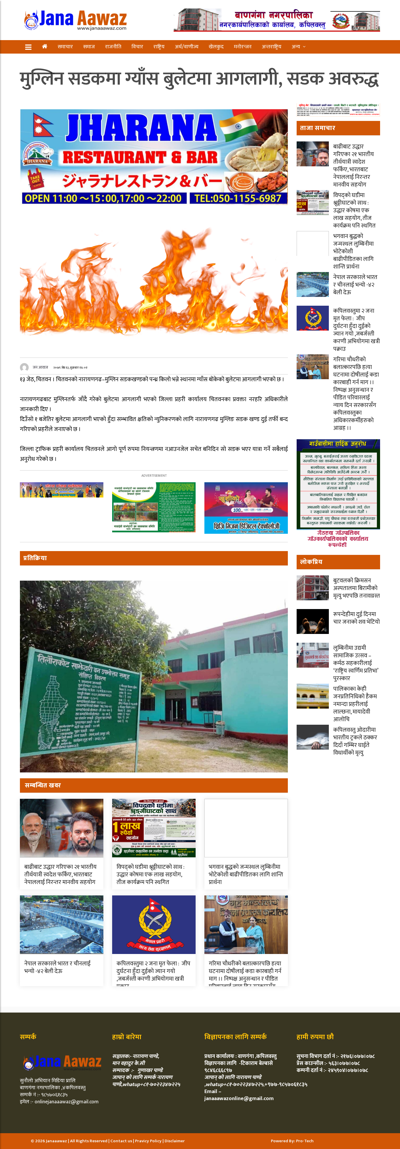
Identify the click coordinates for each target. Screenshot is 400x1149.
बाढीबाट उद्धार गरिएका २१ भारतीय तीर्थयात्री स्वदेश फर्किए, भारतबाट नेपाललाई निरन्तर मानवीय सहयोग (60, 874)
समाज (89, 46)
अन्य (296, 46)
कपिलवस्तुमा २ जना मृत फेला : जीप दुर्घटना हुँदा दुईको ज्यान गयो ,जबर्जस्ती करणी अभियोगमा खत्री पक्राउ (153, 975)
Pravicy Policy (149, 1141)
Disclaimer (175, 1141)
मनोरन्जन (243, 46)
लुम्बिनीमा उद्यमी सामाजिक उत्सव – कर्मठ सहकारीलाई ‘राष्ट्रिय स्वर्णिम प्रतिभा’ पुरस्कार (355, 663)
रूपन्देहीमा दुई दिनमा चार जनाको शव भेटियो (356, 618)
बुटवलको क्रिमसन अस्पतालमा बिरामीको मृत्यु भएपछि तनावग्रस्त (356, 588)
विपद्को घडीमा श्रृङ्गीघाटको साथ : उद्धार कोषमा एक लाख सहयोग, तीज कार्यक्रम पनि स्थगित (150, 874)
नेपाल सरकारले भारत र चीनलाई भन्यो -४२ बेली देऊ (57, 967)
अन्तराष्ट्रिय (271, 46)
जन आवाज (40, 367)
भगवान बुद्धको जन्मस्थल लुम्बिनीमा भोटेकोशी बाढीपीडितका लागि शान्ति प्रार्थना (246, 874)
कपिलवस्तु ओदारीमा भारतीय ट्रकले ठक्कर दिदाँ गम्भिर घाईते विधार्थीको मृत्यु (355, 741)
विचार (137, 46)
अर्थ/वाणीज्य (187, 46)
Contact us (121, 1141)
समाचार (65, 46)
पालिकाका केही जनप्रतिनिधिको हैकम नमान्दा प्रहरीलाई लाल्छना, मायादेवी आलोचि (355, 704)
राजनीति (113, 46)
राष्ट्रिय (159, 46)
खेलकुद (216, 46)
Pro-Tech (305, 1141)
